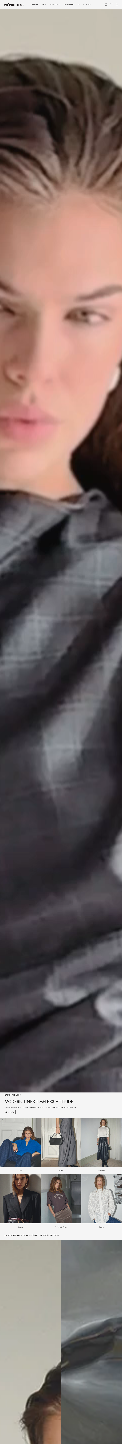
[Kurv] (116, 5)
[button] (44, 5)
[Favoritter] (111, 4)
